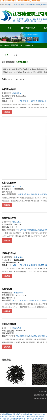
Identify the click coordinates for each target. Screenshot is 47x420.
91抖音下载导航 (25, 419)
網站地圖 (5, 414)
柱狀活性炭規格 (9, 324)
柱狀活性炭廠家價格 (36, 101)
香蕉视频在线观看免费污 (11, 419)
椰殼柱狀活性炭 (9, 218)
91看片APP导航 (30, 19)
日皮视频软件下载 (32, 416)
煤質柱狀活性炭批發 (20, 265)
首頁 (9, 28)
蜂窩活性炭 (29, 5)
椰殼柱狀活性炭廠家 (24, 230)
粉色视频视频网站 (37, 419)
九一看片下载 (10, 5)
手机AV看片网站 (13, 414)
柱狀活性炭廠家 (9, 89)
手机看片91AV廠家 (22, 21)
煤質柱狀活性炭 (9, 253)
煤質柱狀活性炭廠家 (36, 265)
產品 (7, 55)
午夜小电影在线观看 (26, 414)
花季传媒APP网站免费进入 (17, 416)
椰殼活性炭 (36, 5)
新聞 (16, 55)
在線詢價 (7, 112)
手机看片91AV (20, 5)
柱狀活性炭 (20, 79)
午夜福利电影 (37, 414)
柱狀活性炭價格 (28, 300)
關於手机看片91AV (28, 28)
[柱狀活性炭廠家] (15, 374)
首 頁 (22, 45)
